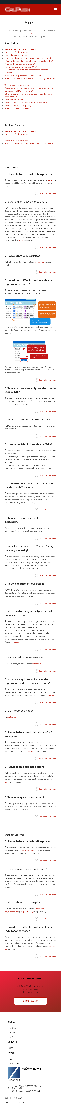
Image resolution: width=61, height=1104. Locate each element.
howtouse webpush (28, 851)
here (30, 33)
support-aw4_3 (27, 912)
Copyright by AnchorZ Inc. (15, 1102)
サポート (13, 1059)
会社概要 (8, 1098)
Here (21, 240)
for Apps (12, 1037)
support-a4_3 (40, 262)
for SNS (12, 1033)
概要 (11, 1048)
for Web (12, 1028)
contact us (11, 717)
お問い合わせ (30, 1001)
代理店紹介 (18, 1098)
